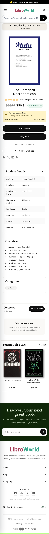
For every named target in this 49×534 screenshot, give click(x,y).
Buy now (24, 136)
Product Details (16, 171)
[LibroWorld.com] (24, 449)
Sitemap (19, 524)
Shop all (42, 345)
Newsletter (29, 524)
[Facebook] (4, 157)
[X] (8, 157)
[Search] (43, 18)
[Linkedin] (12, 157)
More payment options (24, 144)
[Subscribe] (43, 432)
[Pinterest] (17, 157)
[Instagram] (15, 493)
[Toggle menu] (5, 10)
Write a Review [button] (38, 100)
